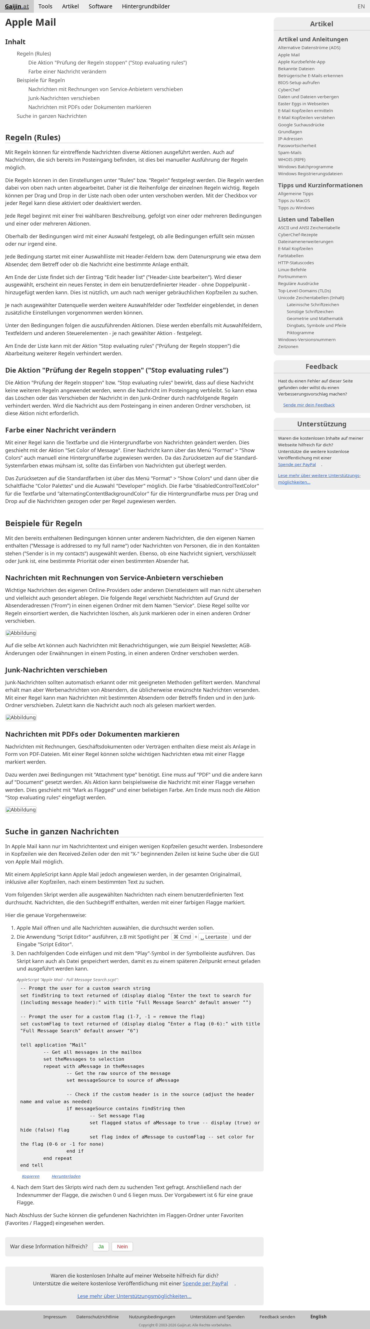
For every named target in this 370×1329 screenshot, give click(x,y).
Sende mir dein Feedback (309, 405)
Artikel (70, 6)
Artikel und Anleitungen (313, 39)
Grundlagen (290, 131)
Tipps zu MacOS (294, 200)
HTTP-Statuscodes (296, 262)
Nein (122, 1246)
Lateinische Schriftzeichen (313, 304)
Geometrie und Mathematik (315, 318)
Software (100, 6)
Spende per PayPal (205, 1283)
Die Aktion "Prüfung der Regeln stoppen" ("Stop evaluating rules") (107, 62)
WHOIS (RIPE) (292, 159)
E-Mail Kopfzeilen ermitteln (305, 110)
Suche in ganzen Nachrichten (52, 115)
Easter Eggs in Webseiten (303, 103)
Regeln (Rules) (34, 53)
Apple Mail (289, 55)
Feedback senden (277, 1316)
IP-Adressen (290, 138)
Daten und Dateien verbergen (308, 96)
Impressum (54, 1316)
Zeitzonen (288, 346)
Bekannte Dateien (296, 68)
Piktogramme (300, 332)
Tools (45, 6)
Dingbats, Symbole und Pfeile (316, 325)
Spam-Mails (289, 152)
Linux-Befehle (292, 269)
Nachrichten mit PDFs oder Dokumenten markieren (89, 106)
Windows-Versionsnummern (307, 339)
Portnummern (292, 276)
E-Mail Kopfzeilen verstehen (306, 117)
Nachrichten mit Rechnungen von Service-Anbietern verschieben (105, 89)
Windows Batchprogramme (305, 166)
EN (361, 6)
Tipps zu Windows (296, 207)
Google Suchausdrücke (301, 124)
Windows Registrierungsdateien (310, 173)
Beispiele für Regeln (41, 80)
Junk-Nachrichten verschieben (64, 98)
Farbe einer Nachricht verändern (67, 71)
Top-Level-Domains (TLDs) (304, 290)
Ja (101, 1246)
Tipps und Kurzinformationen (320, 185)
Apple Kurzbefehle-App (301, 61)
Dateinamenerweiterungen (305, 241)
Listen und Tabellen (306, 219)
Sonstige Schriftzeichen (310, 311)
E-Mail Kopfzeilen (295, 248)
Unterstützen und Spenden (217, 1316)
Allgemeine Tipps (295, 193)
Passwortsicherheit (297, 145)
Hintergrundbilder (146, 6)
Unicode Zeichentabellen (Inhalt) (311, 297)
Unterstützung (322, 423)
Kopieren (31, 1175)
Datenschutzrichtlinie (97, 1316)
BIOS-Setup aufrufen (299, 82)
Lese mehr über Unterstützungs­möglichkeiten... (134, 1296)
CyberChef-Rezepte (298, 234)
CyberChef (289, 90)
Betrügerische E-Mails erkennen (310, 75)
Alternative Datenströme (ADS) (309, 47)
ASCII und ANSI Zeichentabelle (309, 227)
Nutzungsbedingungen (152, 1316)
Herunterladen (66, 1176)
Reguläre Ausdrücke (298, 283)
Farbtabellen (291, 255)
